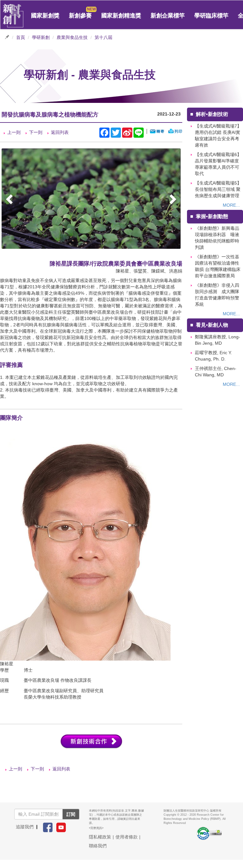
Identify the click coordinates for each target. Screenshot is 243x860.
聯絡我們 (98, 845)
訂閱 (70, 814)
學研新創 (41, 37)
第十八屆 (103, 37)
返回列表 (60, 132)
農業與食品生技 (72, 37)
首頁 (20, 37)
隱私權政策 (100, 836)
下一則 (35, 132)
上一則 (14, 132)
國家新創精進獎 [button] (121, 15)
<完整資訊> (96, 828)
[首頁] (13, 15)
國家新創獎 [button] (45, 15)
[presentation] (10, 200)
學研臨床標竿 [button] (211, 15)
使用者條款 (126, 836)
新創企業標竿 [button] (168, 15)
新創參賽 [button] (80, 15)
